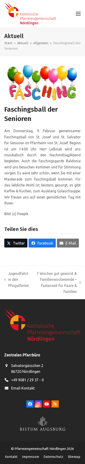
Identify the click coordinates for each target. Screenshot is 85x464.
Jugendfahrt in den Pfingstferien (16, 280)
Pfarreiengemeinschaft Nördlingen (41, 449)
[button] (78, 14)
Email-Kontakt (23, 388)
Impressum (30, 457)
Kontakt (11, 457)
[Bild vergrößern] (42, 82)
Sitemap (74, 457)
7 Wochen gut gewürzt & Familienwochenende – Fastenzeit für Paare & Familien (55, 282)
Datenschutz (53, 457)
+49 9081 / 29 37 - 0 (27, 380)
